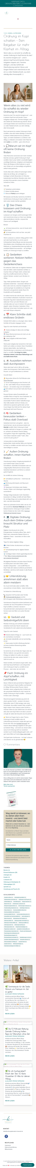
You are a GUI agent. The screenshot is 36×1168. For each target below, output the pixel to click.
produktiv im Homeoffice (23, 929)
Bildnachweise (8, 1149)
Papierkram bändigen (21, 926)
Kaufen (6, 877)
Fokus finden (8, 910)
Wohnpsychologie (18, 943)
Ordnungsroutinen (9, 926)
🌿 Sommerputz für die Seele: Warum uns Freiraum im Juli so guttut (17, 989)
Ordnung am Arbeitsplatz (11, 882)
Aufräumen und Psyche (25, 899)
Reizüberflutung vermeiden (11, 937)
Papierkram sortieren (9, 929)
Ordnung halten (8, 920)
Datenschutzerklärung (12, 859)
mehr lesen (9, 1013)
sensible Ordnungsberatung (11, 939)
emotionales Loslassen (19, 903)
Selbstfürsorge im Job (25, 937)
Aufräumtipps (8, 901)
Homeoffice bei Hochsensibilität (12, 916)
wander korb (7, 943)
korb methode (26, 916)
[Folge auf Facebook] (6, 1136)
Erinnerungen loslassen (25, 905)
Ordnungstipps (8, 884)
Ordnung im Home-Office (10, 922)
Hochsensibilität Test (9, 914)
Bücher (6, 870)
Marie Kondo (8, 918)
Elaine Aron (7, 903)
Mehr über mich (8, 784)
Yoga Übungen (8, 380)
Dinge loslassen (26, 901)
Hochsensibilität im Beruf (19, 910)
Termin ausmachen (9, 786)
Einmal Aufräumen (14, 33)
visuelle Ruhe (22, 941)
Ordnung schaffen (23, 922)
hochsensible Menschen (23, 914)
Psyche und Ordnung (25, 931)
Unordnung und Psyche (11, 889)
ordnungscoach (8, 924)
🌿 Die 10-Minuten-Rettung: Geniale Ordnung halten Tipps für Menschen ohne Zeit (17, 1031)
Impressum (8, 1145)
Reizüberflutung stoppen (10, 935)
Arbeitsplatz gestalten (20, 897)
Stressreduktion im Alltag (10, 941)
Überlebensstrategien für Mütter (12, 945)
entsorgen (7, 875)
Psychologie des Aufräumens (11, 933)
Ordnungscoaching (20, 924)
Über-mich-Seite (25, 734)
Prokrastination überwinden (11, 931)
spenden (6, 886)
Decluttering (17, 901)
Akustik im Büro (8, 897)
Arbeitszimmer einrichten (10, 899)
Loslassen (7, 879)
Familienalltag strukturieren (11, 907)
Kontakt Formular (21, 723)
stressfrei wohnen (25, 939)
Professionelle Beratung (13, 597)
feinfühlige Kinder (24, 907)
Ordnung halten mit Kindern (22, 920)
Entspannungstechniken (10, 905)
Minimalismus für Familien (20, 918)
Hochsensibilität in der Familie (12, 912)
